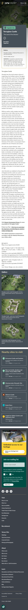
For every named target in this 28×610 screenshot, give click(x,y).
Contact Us (4, 596)
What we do (4, 551)
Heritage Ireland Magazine (8, 587)
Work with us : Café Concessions (9, 563)
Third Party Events (6, 537)
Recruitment (6, 526)
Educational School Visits (7, 577)
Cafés (3, 520)
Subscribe (7, 484)
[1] (24, 78)
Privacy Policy (15, 481)
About (4, 548)
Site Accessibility (5, 505)
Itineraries (4, 518)
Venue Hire (5, 532)
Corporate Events (6, 540)
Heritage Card (5, 515)
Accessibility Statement (7, 593)
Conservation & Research (7, 574)
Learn (3, 569)
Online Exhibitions (6, 582)
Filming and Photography (7, 542)
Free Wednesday (5, 513)
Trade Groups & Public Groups (8, 510)
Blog (3, 584)
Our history (4, 556)
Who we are (4, 553)
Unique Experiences (6, 508)
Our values (4, 558)
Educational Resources (7, 579)
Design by (6, 601)
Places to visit (5, 500)
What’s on (4, 503)
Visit (3, 498)
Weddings (4, 535)
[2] (4, 168)
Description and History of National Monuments (13, 572)
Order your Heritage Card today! (11, 452)
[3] (8, 185)
